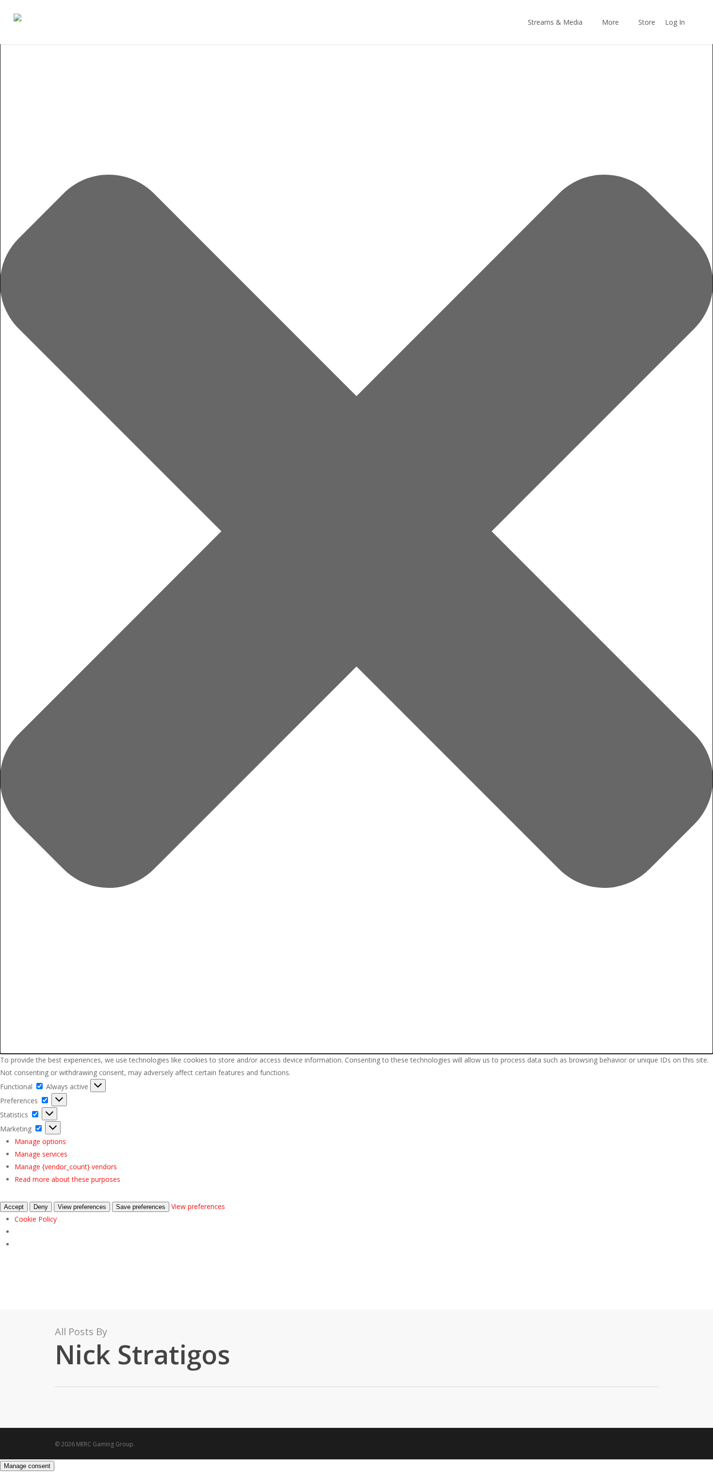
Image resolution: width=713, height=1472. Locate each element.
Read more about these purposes (67, 1179)
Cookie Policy (36, 1219)
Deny (40, 1206)
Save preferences (140, 1206)
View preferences (82, 1206)
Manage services (41, 1154)
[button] (356, 533)
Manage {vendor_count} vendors (66, 1166)
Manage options (40, 1141)
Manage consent (27, 1466)
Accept (14, 1206)
